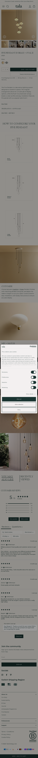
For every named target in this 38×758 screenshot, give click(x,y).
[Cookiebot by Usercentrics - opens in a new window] (28, 346)
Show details (29, 394)
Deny (19, 410)
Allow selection (19, 404)
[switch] (33, 377)
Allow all (19, 399)
